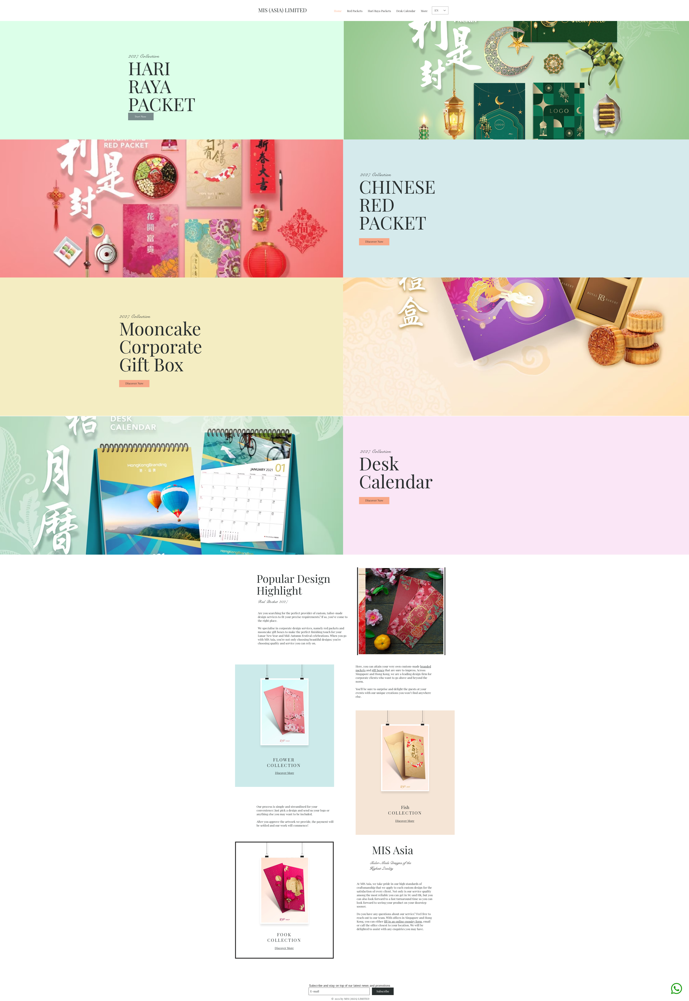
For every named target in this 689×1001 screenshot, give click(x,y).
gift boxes (378, 670)
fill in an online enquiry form (403, 921)
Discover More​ (284, 948)
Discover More (284, 773)
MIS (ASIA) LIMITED (282, 10)
